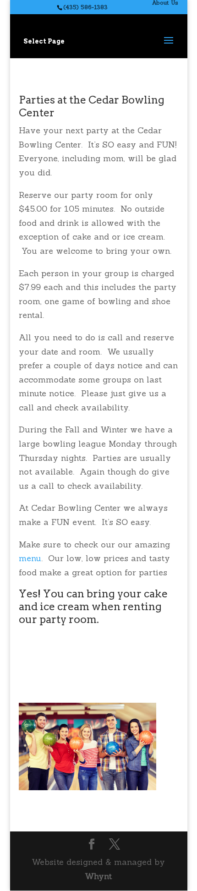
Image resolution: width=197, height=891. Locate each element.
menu (30, 558)
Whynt (98, 876)
